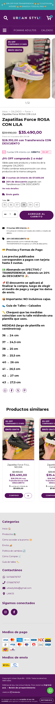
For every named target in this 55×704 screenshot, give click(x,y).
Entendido (46, 700)
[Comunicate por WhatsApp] (50, 690)
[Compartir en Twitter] (18, 391)
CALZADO (47, 30)
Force (28, 111)
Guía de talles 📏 (10, 562)
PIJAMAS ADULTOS (25, 30)
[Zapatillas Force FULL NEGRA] (28, 495)
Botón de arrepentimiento (22, 688)
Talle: (5, 200)
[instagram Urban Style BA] (5, 612)
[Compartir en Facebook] (11, 391)
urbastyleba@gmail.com (19, 588)
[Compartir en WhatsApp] (5, 390)
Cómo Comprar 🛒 (11, 556)
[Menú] (4, 30)
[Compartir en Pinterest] (24, 391)
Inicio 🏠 (6, 528)
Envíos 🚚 (7, 545)
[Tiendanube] (11, 692)
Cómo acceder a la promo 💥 (17, 539)
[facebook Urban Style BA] (14, 612)
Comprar (14, 495)
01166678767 (13, 582)
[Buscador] (5, 18)
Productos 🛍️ (9, 534)
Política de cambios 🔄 (13, 551)
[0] (48, 18)
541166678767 (14, 577)
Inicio (5, 111)
